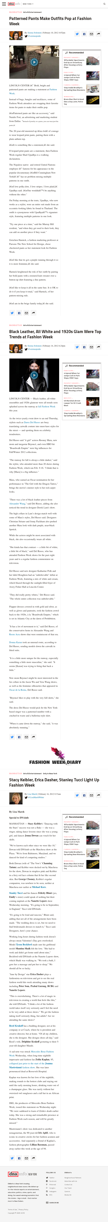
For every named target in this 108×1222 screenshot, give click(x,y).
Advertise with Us (71, 1181)
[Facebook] (47, 1181)
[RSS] (47, 1195)
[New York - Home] (14, 4)
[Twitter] (47, 1177)
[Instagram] (47, 1191)
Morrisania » (69, 96)
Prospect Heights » (72, 57)
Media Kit (68, 1195)
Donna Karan (15, 642)
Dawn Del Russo (32, 422)
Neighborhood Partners (73, 1177)
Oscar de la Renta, (18, 689)
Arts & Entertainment (32, 12)
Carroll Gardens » (72, 85)
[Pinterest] (46, 1184)
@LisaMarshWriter (36, 797)
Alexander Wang (17, 503)
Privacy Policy (23, 1209)
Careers (67, 1191)
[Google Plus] (47, 1188)
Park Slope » (69, 72)
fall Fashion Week (46, 406)
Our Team (68, 1188)
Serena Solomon (34, 32)
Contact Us (68, 1184)
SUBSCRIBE (54, 1202)
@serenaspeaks (34, 35)
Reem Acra (14, 634)
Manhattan (15, 12)
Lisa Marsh (32, 794)
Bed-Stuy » (68, 398)
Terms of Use (12, 1209)
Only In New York (50, 773)
